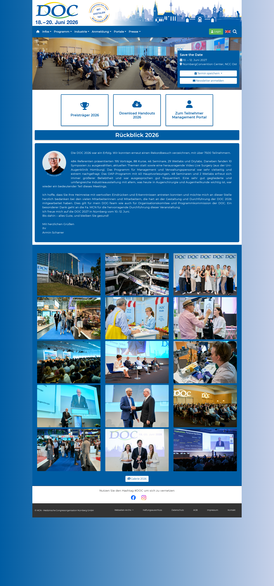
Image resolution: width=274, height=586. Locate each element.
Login (217, 31)
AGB (195, 510)
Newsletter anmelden (209, 80)
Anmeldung (100, 31)
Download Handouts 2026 (137, 115)
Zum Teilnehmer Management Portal (189, 115)
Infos (45, 31)
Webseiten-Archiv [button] (123, 510)
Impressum (212, 510)
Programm (61, 31)
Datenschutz (178, 510)
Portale (119, 31)
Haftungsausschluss (152, 510)
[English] (228, 31)
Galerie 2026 (138, 478)
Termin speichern (208, 73)
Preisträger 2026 (85, 115)
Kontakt (231, 510)
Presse (133, 31)
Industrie (80, 31)
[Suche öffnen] (235, 31)
